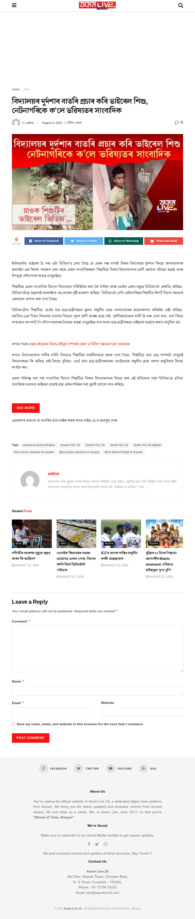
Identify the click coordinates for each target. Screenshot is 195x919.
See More (26, 408)
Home (16, 90)
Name (18, 681)
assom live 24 (95, 445)
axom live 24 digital (147, 445)
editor (30, 123)
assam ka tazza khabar (39, 445)
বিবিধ (71, 123)
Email (18, 703)
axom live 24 (119, 445)
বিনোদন (109, 543)
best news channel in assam (34, 452)
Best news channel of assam (79, 452)
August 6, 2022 (52, 123)
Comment (21, 621)
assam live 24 (70, 445)
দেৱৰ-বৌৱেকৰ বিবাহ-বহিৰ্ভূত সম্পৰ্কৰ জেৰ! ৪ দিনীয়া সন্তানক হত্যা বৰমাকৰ (79, 344)
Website (107, 703)
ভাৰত (26, 90)
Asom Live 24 (73, 909)
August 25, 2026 (26, 565)
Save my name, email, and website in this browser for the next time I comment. (80, 724)
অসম (18, 543)
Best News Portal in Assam (124, 452)
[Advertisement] (97, 51)
